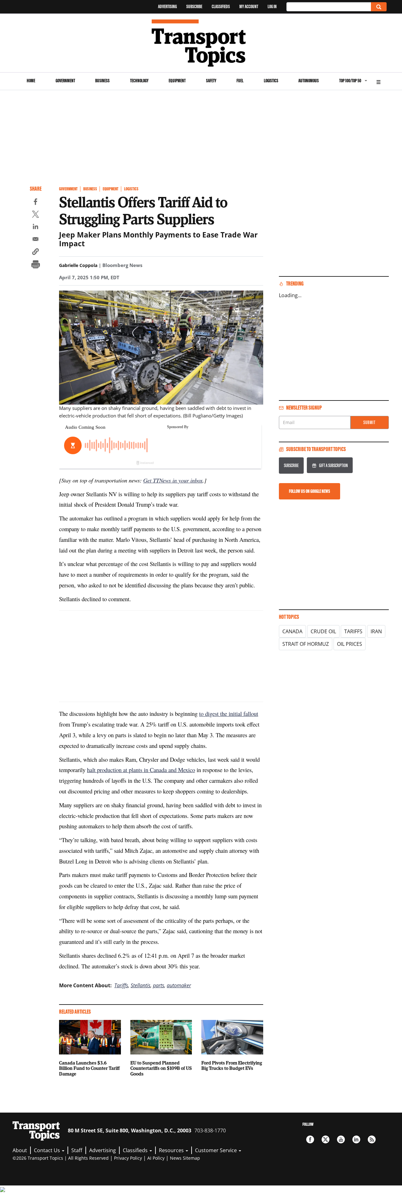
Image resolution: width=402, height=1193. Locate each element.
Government (65, 81)
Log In (272, 6)
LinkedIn (356, 1139)
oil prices (349, 643)
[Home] (201, 43)
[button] (35, 252)
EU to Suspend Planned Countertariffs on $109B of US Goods (161, 1068)
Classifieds (221, 6)
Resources (172, 1150)
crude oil (323, 631)
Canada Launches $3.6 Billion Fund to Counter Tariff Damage (89, 1068)
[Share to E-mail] (35, 240)
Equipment (177, 81)
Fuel (239, 81)
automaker (179, 985)
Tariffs (121, 985)
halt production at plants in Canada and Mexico (141, 770)
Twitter (325, 1139)
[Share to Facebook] (35, 202)
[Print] (35, 265)
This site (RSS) (372, 1139)
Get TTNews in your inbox (173, 480)
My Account (248, 6)
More (378, 81)
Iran (376, 631)
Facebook (310, 1139)
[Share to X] (35, 215)
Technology (139, 81)
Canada (292, 631)
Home (31, 81)
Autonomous (308, 81)
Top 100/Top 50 (350, 81)
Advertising (167, 6)
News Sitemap (185, 1158)
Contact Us (47, 1150)
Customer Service (216, 1150)
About (20, 1150)
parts (158, 985)
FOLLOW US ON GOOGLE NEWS (309, 491)
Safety (211, 81)
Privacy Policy (128, 1158)
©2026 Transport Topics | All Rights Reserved (61, 1158)
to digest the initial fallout (228, 713)
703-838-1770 (210, 1130)
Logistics (271, 81)
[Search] (379, 6)
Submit (369, 422)
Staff (76, 1150)
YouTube (341, 1139)
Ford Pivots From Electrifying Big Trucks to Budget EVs (231, 1065)
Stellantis (140, 985)
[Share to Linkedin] (35, 227)
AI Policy (156, 1158)
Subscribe (194, 6)
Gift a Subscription (333, 465)
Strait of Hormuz (305, 643)
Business (102, 81)
